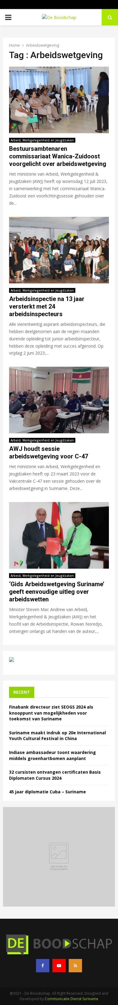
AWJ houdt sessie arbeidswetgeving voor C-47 (48, 452)
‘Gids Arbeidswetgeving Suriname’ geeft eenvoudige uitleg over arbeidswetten (56, 591)
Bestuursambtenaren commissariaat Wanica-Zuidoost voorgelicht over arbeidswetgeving (57, 156)
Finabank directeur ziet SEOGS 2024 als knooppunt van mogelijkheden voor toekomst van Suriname (51, 713)
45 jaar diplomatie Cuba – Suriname (47, 792)
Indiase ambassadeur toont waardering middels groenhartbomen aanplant (52, 755)
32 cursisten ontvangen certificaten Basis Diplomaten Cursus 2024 (55, 775)
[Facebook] (42, 965)
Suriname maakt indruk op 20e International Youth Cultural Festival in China (57, 736)
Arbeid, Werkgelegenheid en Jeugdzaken (42, 140)
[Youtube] (59, 965)
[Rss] (75, 965)
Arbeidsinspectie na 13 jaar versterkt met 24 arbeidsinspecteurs (46, 306)
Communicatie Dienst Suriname (71, 998)
